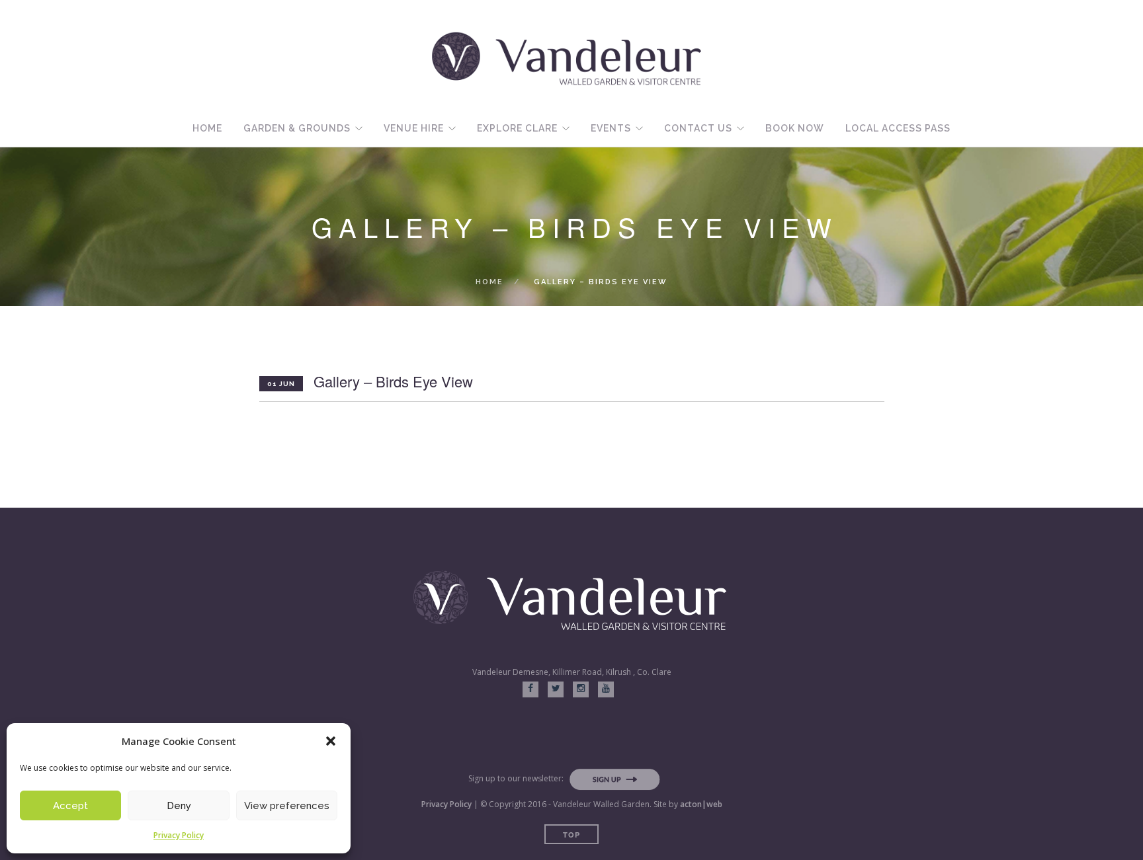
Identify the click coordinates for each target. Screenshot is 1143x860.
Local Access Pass (898, 128)
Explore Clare (517, 128)
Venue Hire (414, 128)
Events (611, 128)
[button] (330, 741)
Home (207, 128)
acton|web (701, 804)
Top (571, 835)
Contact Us (698, 128)
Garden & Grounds (297, 128)
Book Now (794, 128)
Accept (70, 806)
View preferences (286, 806)
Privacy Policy (178, 835)
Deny (179, 806)
